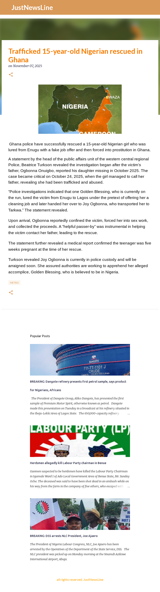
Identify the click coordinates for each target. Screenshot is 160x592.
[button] (10, 75)
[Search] (154, 7)
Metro (14, 282)
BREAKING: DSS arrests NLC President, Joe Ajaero (64, 536)
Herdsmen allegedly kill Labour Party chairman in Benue (68, 463)
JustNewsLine (32, 7)
